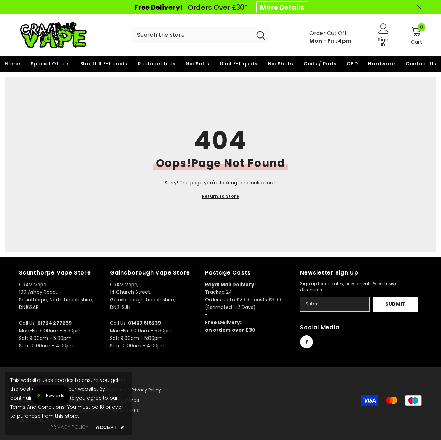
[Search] (200, 35)
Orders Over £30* (219, 7)
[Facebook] (306, 341)
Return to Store (220, 196)
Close (419, 7)
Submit (395, 304)
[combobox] (191, 35)
